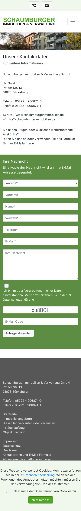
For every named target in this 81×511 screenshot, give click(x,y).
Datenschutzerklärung (39, 475)
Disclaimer (10, 450)
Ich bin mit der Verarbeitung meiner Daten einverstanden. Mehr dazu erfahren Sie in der (35, 295)
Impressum (10, 441)
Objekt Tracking (14, 432)
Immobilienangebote (17, 418)
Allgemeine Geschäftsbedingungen (27, 459)
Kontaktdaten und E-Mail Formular (27, 455)
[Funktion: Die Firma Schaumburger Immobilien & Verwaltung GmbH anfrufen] (34, 5)
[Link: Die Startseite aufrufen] (29, 21)
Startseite (10, 414)
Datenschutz (12, 446)
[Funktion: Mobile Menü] (72, 21)
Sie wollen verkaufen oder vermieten (29, 423)
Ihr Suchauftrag (14, 427)
